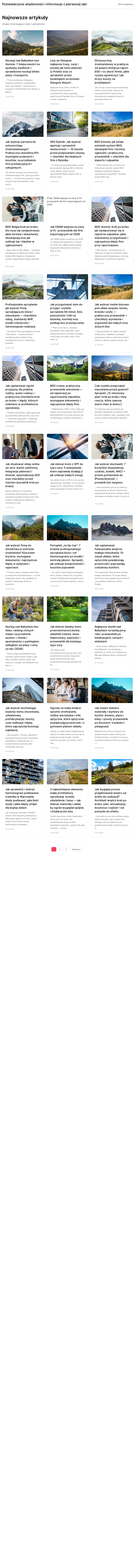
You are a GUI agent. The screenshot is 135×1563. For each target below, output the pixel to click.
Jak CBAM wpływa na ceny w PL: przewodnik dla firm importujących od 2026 (67, 230)
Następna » (77, 849)
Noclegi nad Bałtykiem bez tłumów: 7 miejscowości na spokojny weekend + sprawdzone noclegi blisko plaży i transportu (22, 68)
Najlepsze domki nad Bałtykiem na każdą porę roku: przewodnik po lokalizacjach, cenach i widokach (110, 634)
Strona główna (125, 4)
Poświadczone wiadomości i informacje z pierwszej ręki (44, 4)
